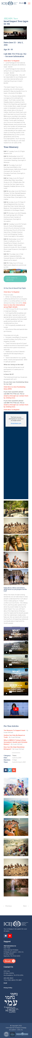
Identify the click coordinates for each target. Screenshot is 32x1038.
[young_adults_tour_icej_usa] (16, 827)
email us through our (11, 396)
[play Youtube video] (16, 709)
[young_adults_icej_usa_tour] (16, 847)
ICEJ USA (8, 18)
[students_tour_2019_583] (16, 787)
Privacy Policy (8, 987)
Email (5, 983)
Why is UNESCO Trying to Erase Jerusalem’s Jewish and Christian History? (15, 742)
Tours (15, 18)
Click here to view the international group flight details (15, 305)
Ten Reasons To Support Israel (14, 730)
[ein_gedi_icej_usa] (16, 887)
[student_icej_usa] (16, 867)
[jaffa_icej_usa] (16, 807)
